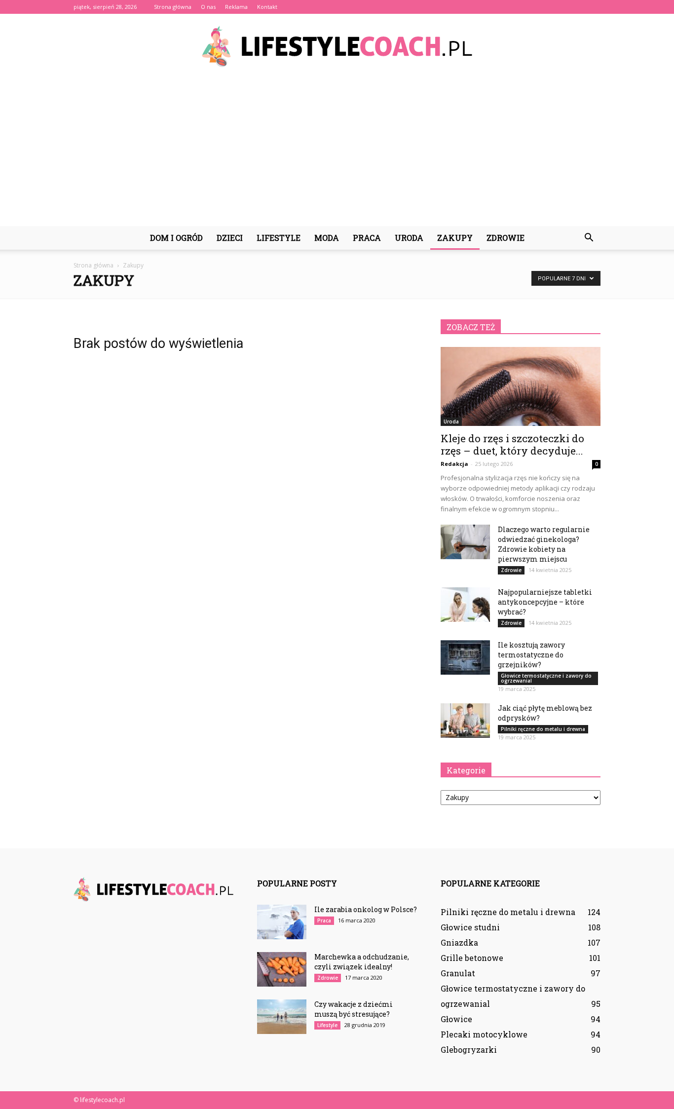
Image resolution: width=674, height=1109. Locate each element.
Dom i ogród (176, 237)
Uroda (409, 237)
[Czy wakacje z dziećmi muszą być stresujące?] (281, 1016)
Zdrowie (505, 237)
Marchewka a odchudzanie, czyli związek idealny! (361, 961)
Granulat (458, 973)
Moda (326, 237)
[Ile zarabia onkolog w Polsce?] (281, 922)
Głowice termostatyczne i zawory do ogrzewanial (546, 678)
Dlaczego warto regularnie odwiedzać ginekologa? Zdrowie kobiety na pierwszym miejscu (544, 544)
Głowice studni (470, 927)
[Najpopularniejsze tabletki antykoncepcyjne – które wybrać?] (465, 604)
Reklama (236, 6)
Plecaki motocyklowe (484, 1034)
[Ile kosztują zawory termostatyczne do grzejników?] (465, 657)
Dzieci (230, 237)
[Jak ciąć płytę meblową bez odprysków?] (465, 720)
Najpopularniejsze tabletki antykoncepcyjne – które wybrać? (545, 601)
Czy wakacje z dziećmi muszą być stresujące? (353, 1009)
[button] (588, 238)
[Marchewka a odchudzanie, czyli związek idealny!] (281, 969)
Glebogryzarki (469, 1049)
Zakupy (455, 237)
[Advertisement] (337, 152)
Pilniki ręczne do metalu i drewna (543, 729)
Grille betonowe (472, 958)
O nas (208, 6)
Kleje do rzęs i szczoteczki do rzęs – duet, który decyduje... (512, 444)
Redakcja (454, 463)
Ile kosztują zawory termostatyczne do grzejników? (531, 654)
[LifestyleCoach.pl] (337, 46)
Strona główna (172, 6)
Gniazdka (459, 942)
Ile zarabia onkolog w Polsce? (365, 909)
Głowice (456, 1019)
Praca (367, 237)
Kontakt (267, 6)
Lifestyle (278, 237)
